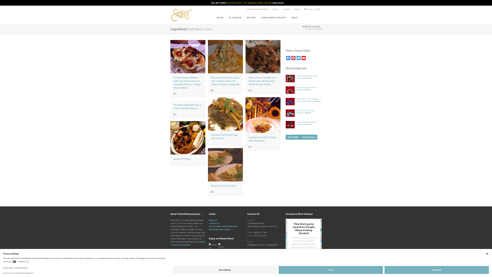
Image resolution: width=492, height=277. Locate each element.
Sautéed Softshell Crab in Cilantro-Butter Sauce (188, 106)
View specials (308, 137)
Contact (286, 9)
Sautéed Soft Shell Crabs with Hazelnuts (262, 139)
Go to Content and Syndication (223, 226)
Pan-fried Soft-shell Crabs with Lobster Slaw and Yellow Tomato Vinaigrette (225, 81)
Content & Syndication (257, 9)
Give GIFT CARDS (218, 3)
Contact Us (214, 223)
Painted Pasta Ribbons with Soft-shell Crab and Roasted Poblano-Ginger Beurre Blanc (187, 82)
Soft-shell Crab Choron (223, 185)
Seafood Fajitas (182, 158)
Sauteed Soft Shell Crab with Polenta (224, 136)
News (297, 9)
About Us (213, 220)
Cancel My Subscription (219, 229)
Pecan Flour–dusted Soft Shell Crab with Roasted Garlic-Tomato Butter (262, 81)
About (275, 9)
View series (293, 137)
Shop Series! (278, 3)
